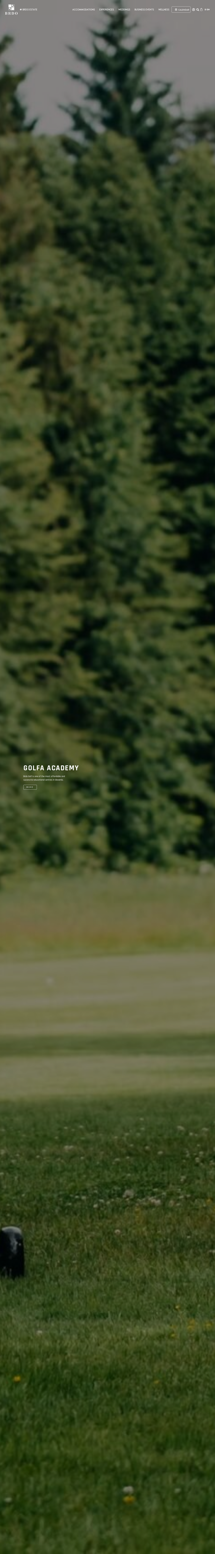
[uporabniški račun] (193, 9)
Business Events (144, 9)
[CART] (201, 9)
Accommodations (83, 9)
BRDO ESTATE (30, 9)
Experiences (106, 9)
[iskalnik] (197, 9)
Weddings (124, 9)
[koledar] (176, 9)
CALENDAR (183, 9)
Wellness (163, 9)
